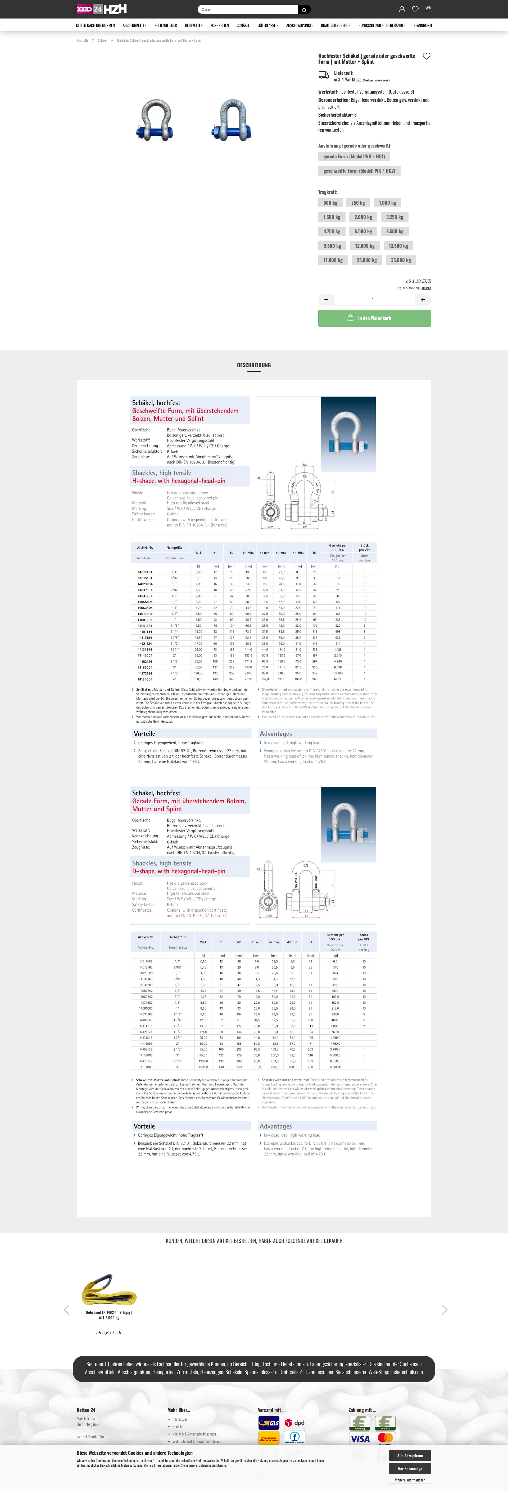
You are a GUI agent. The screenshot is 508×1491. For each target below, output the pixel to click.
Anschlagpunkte (299, 25)
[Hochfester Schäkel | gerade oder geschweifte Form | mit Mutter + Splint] (193, 112)
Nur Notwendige (410, 1468)
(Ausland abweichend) (376, 80)
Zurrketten (220, 25)
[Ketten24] (104, 9)
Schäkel (243, 25)
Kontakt (178, 1426)
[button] (402, 9)
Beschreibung (254, 365)
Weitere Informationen (410, 1480)
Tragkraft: (327, 192)
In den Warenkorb (374, 318)
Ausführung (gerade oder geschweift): (355, 145)
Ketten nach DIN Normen (95, 25)
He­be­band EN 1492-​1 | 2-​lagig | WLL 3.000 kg (109, 1315)
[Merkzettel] (415, 9)
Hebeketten (194, 25)
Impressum (180, 1419)
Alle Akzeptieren (410, 1455)
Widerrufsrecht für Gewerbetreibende (197, 1441)
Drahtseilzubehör (336, 25)
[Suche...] (304, 9)
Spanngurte (423, 25)
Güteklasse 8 (268, 25)
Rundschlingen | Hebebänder (382, 25)
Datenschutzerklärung (212, 1465)
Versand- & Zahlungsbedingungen (194, 1434)
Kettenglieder (166, 25)
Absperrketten (135, 25)
